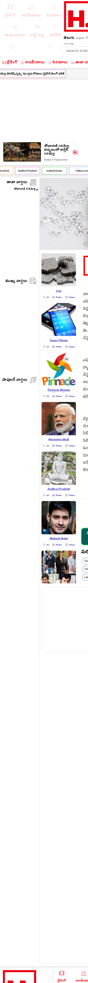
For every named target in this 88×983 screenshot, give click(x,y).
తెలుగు (69, 38)
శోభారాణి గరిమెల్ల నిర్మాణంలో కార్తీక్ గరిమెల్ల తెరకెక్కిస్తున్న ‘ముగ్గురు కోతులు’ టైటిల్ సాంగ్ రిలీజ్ (56, 150)
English (80, 38)
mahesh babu (53, 170)
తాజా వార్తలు (17, 182)
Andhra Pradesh (26, 170)
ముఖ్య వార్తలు (16, 281)
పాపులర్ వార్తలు (14, 380)
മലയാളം (69, 43)
